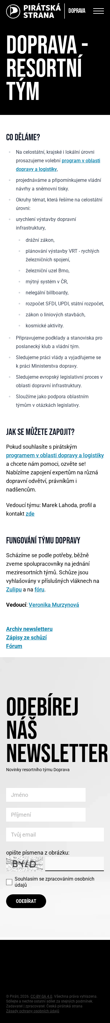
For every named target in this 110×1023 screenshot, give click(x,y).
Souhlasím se (54, 882)
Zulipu (14, 589)
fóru (39, 589)
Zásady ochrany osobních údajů (32, 1011)
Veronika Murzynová (54, 605)
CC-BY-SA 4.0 (41, 996)
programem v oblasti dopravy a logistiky (55, 455)
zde (30, 513)
